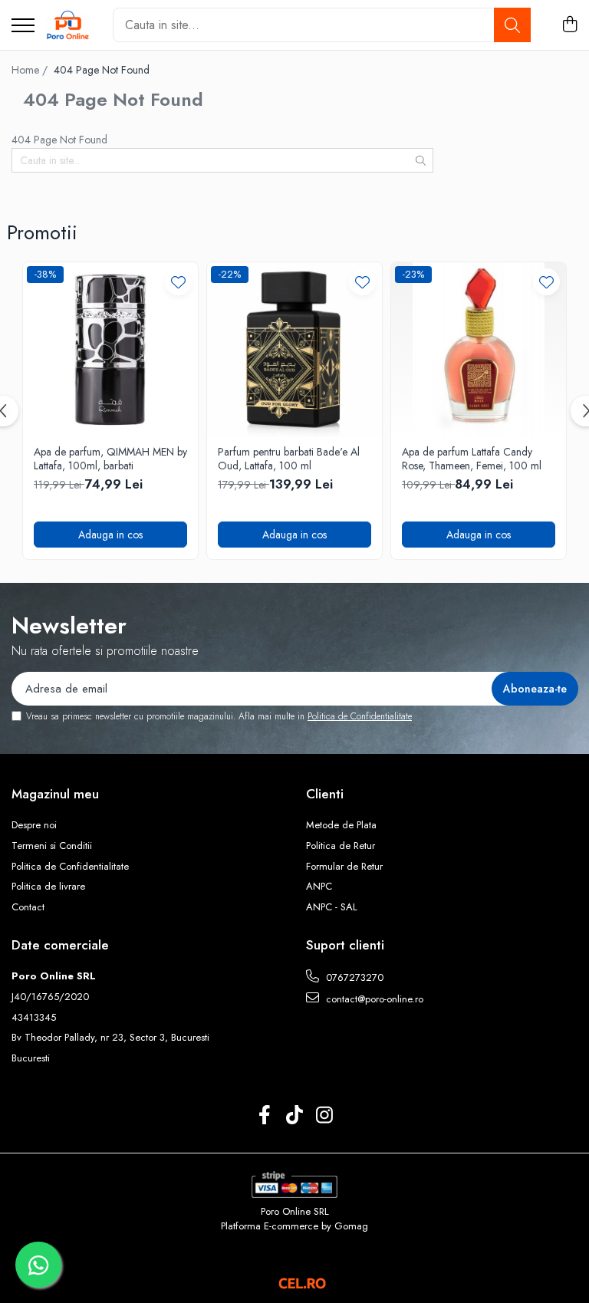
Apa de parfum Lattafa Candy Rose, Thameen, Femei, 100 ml (471, 458)
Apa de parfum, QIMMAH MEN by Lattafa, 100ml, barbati (110, 458)
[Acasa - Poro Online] (68, 25)
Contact (28, 907)
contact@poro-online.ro (373, 999)
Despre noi (34, 825)
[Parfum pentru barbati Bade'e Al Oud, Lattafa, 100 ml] (294, 349)
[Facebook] (265, 1116)
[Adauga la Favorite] (178, 281)
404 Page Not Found (102, 69)
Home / (31, 69)
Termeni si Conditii (52, 846)
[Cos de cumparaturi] (569, 25)
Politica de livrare (48, 886)
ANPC (319, 886)
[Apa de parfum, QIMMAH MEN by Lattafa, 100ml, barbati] (110, 349)
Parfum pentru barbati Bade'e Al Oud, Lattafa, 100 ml (289, 458)
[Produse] (23, 26)
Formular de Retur (344, 867)
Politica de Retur (340, 846)
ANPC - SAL (331, 907)
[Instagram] (324, 1116)
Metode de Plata (341, 825)
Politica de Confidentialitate (360, 716)
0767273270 (353, 977)
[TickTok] (294, 1116)
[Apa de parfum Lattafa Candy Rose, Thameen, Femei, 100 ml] (478, 349)
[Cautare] (512, 25)
